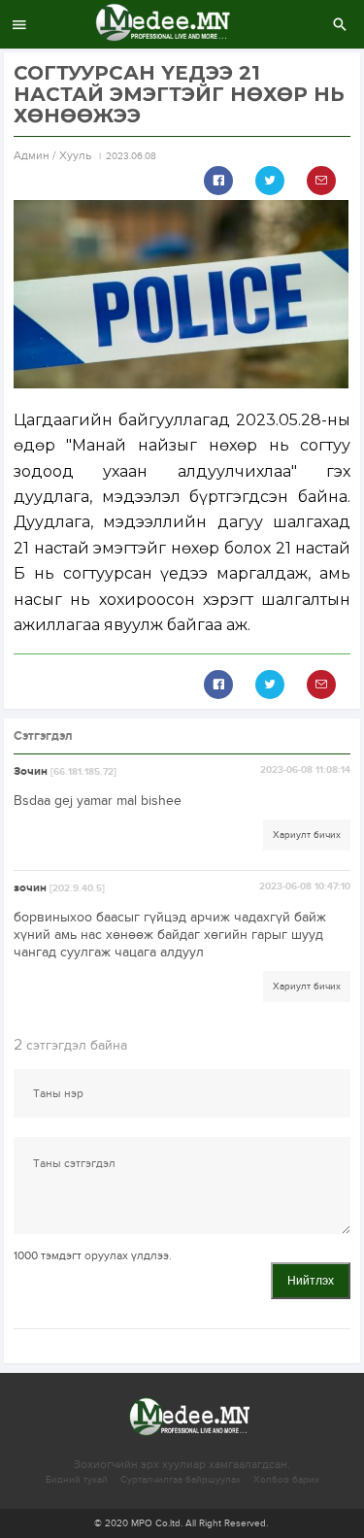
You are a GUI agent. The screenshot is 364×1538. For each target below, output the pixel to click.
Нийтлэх (310, 1280)
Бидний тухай (77, 1480)
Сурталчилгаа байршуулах (180, 1480)
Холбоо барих (286, 1480)
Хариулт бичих (307, 835)
